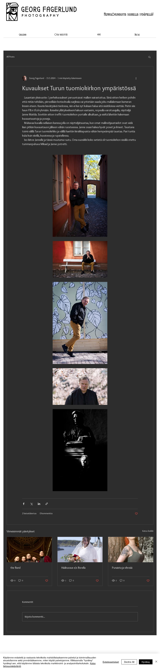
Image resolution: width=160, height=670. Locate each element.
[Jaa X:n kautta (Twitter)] (31, 503)
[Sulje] (156, 661)
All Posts (11, 56)
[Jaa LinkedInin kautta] (39, 503)
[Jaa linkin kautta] (46, 503)
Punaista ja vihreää (122, 567)
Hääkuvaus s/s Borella (73, 567)
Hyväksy (146, 661)
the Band (15, 567)
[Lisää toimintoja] (136, 78)
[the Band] (29, 549)
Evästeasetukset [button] (111, 661)
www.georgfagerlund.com (54, 28)
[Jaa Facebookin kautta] (23, 503)
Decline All (129, 661)
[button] (149, 57)
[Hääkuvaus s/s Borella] (80, 549)
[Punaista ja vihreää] (130, 549)
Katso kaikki (147, 531)
